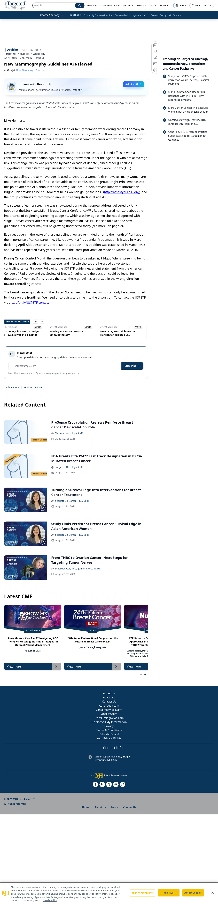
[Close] (212, 892)
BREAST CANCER (33, 387)
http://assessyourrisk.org (121, 192)
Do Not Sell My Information (109, 722)
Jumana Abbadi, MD (89, 568)
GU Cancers (175, 15)
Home (85, 807)
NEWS (90, 5)
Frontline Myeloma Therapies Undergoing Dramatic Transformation (43, 333)
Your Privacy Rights (109, 738)
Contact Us (109, 701)
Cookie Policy (50, 900)
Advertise (109, 697)
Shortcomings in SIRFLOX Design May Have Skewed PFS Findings (95, 333)
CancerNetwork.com (109, 710)
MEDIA (127, 5)
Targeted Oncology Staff (69, 433)
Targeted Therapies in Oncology (24, 54)
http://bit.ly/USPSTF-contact (29, 302)
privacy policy (72, 373)
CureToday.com (109, 705)
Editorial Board (109, 734)
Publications (12, 387)
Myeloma (137, 15)
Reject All (169, 892)
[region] (109, 893)
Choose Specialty (49, 15)
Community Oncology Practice (97, 15)
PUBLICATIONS (145, 5)
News (114, 807)
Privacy (109, 726)
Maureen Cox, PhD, (66, 568)
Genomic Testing (158, 15)
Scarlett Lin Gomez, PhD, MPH (72, 500)
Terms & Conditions (109, 730)
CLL (146, 15)
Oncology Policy (122, 15)
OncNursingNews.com (109, 718)
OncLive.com (109, 714)
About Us (109, 693)
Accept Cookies (192, 892)
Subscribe (130, 365)
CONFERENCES (108, 5)
